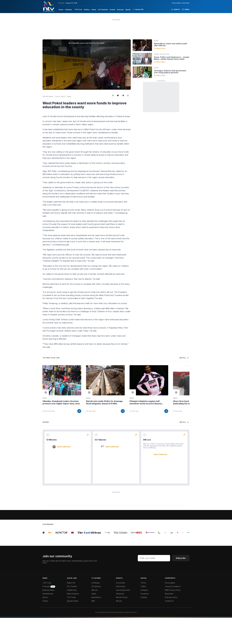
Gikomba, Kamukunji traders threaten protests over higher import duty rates (61, 402)
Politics (87, 10)
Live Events (120, 583)
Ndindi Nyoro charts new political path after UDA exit (170, 45)
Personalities (176, 3)
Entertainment (48, 594)
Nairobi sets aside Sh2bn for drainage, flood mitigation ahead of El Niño (104, 402)
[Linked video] (142, 45)
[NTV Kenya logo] (49, 6)
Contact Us (169, 601)
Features (68, 10)
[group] (46, 533)
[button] (184, 9)
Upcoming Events (123, 590)
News (94, 10)
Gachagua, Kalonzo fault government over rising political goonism (170, 72)
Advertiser (120, 594)
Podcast (120, 10)
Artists (93, 594)
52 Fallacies (100, 439)
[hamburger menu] (183, 9)
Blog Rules (169, 594)
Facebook (145, 594)
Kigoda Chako (72, 601)
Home (60, 10)
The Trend (71, 597)
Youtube (144, 597)
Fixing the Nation (161, 54)
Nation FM (71, 583)
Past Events (120, 586)
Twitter (143, 586)
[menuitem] (60, 9)
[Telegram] (123, 95)
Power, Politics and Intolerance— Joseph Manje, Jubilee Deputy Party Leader (171, 58)
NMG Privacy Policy (173, 590)
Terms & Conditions (172, 586)
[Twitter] (118, 95)
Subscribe (185, 3)
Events (112, 10)
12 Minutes (51, 439)
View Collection (64, 447)
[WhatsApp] (128, 95)
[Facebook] (113, 95)
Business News (48, 590)
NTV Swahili (103, 10)
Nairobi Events (121, 597)
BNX (93, 601)
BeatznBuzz (96, 597)
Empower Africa (171, 597)
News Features (73, 594)
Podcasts (48, 586)
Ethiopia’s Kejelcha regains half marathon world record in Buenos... (147, 402)
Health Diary (72, 590)
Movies (119, 601)
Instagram (144, 590)
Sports (127, 10)
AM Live (147, 439)
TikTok (143, 583)
